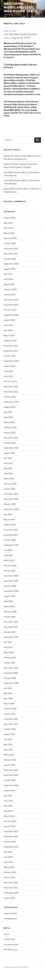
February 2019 (10, 565)
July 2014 (8, 796)
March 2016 (9, 704)
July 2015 (8, 739)
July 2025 (8, 274)
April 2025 (8, 279)
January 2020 (10, 525)
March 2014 (9, 816)
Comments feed (11, 944)
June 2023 (8, 371)
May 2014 (8, 806)
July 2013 (8, 852)
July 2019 (8, 550)
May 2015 (8, 744)
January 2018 (9, 617)
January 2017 (9, 663)
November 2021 (11, 438)
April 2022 (8, 417)
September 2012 (11, 893)
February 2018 (10, 611)
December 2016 (11, 668)
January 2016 (9, 714)
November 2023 (11, 351)
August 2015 (9, 734)
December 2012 (11, 882)
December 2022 (11, 387)
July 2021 (8, 458)
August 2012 (9, 898)
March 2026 (9, 233)
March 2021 (9, 479)
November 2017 (11, 627)
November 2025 (11, 254)
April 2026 (8, 228)
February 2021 (10, 484)
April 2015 (8, 750)
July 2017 (8, 642)
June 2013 (8, 857)
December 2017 (11, 622)
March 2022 (9, 422)
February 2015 (10, 760)
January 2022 (10, 433)
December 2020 (11, 494)
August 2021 (9, 453)
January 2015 (9, 765)
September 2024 (11, 315)
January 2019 (9, 571)
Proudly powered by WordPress (16, 967)
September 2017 (11, 637)
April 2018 (8, 601)
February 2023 (10, 381)
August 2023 (9, 366)
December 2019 (11, 530)
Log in (6, 934)
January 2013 (9, 877)
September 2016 (11, 683)
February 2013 (10, 872)
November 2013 (11, 836)
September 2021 (11, 448)
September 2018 (11, 591)
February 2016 (10, 709)
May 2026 (8, 223)
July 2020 (8, 514)
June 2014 (8, 801)
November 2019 (11, 535)
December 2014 (11, 770)
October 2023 (10, 356)
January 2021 (9, 489)
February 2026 (10, 238)
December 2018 (11, 576)
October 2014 (10, 780)
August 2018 (9, 596)
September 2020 (11, 509)
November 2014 (11, 775)
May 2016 (8, 693)
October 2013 (10, 842)
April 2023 (8, 376)
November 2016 (11, 673)
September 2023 (11, 361)
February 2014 (10, 821)
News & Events (10, 913)
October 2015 (10, 729)
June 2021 (8, 463)
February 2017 (10, 658)
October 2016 (10, 678)
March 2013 (9, 867)
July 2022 (8, 412)
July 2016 (8, 688)
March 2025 (9, 284)
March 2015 (9, 755)
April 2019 (8, 555)
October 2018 (10, 586)
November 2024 (11, 305)
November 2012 (11, 888)
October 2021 (10, 443)
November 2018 (11, 581)
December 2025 (11, 248)
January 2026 (10, 243)
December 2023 (11, 346)
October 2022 (10, 397)
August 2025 (9, 269)
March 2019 (9, 560)
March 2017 (9, 652)
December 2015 (11, 719)
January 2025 (10, 294)
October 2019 (10, 540)
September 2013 (11, 847)
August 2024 (9, 320)
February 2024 (10, 341)
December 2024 (11, 300)
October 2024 (10, 310)
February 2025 (10, 289)
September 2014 (11, 785)
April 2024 (8, 330)
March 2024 (9, 335)
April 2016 (8, 698)
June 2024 (8, 325)
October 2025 (10, 259)
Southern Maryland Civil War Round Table (21, 7)
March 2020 (9, 519)
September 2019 (11, 545)
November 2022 (11, 392)
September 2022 (11, 402)
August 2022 (9, 407)
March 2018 (9, 606)
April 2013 (8, 862)
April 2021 (8, 473)
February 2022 (10, 427)
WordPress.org (10, 949)
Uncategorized (10, 918)
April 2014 (8, 811)
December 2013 (11, 831)
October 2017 (10, 632)
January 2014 (9, 826)
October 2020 (10, 504)
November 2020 (11, 499)
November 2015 (11, 724)
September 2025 (11, 264)
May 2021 (8, 468)
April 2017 (8, 647)
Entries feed (9, 939)
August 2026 (9, 218)
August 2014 (9, 790)
